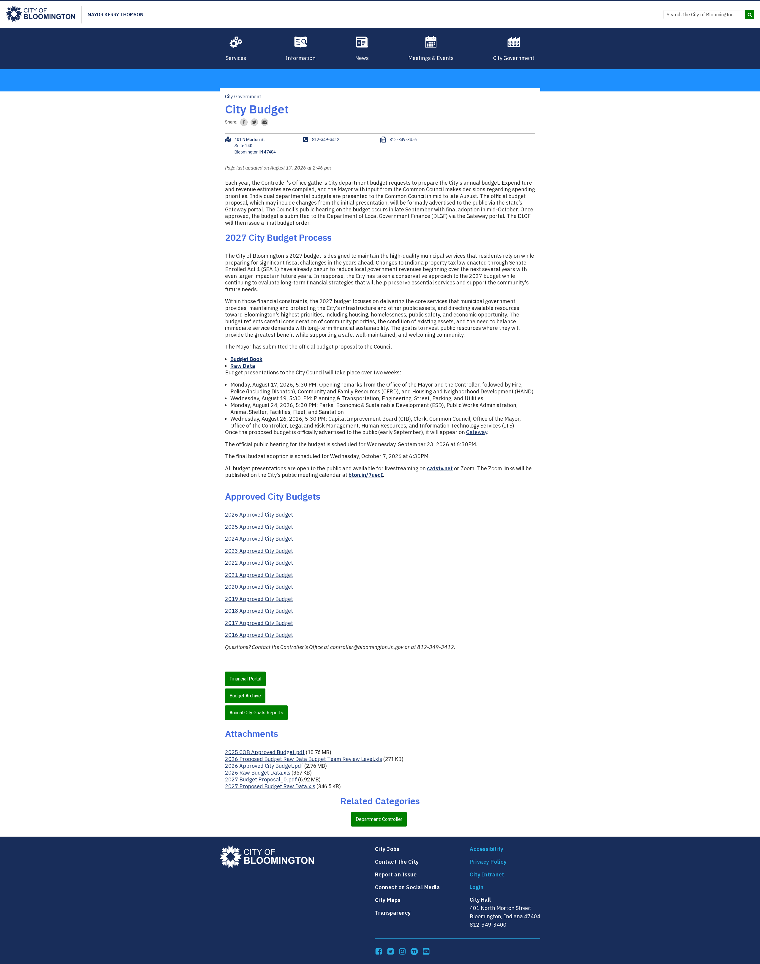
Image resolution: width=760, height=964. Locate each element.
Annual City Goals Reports (256, 713)
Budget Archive (245, 696)
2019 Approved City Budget (259, 599)
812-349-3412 (325, 139)
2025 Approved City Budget (259, 526)
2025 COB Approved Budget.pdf (265, 752)
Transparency (393, 912)
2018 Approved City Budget (259, 610)
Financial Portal (245, 679)
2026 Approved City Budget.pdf (264, 765)
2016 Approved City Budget (259, 634)
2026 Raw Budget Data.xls (257, 772)
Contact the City (397, 861)
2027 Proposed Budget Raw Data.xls (270, 786)
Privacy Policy (488, 861)
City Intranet (487, 874)
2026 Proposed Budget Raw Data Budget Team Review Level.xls (303, 759)
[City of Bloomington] (40, 14)
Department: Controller (379, 819)
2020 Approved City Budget (259, 586)
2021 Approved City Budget (259, 575)
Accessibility (487, 849)
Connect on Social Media (407, 887)
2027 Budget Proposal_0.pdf (261, 779)
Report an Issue (396, 874)
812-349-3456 (403, 139)
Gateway (476, 432)
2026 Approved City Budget (259, 514)
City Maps (388, 900)
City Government (243, 96)
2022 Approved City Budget (259, 562)
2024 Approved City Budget (259, 538)
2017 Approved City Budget (259, 623)
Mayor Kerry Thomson (115, 15)
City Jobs (387, 849)
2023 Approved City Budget (259, 550)
